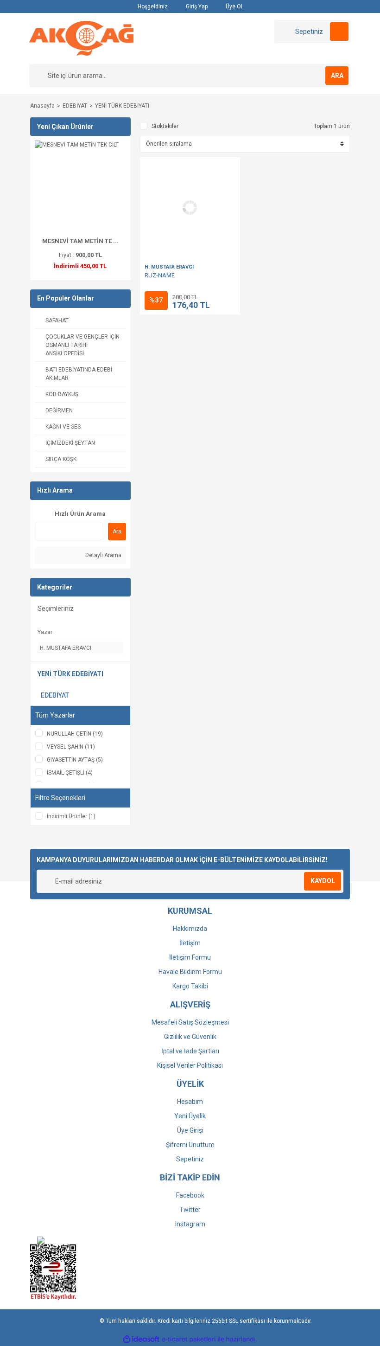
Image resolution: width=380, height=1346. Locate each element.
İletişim (190, 943)
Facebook (190, 1195)
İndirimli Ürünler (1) (71, 816)
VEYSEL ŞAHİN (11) (71, 747)
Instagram (190, 1224)
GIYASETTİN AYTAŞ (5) (75, 759)
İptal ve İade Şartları (190, 1051)
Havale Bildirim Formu (190, 971)
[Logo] (81, 38)
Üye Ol (233, 6)
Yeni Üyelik (190, 1116)
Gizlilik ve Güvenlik (190, 1036)
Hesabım (190, 1101)
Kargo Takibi (190, 986)
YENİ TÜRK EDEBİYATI (122, 106)
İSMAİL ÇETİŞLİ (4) (70, 772)
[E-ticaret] (189, 1339)
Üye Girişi (190, 1130)
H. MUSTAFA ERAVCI (169, 267)
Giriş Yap (196, 6)
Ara (117, 531)
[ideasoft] (141, 1339)
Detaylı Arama (102, 555)
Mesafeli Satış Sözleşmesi (190, 1022)
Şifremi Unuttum (190, 1144)
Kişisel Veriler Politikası (190, 1065)
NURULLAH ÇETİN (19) (75, 734)
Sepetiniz (190, 1159)
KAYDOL (322, 881)
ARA (337, 75)
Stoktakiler (165, 126)
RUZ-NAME (160, 275)
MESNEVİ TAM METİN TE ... (80, 240)
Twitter (190, 1209)
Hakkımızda (190, 928)
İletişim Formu (190, 957)
